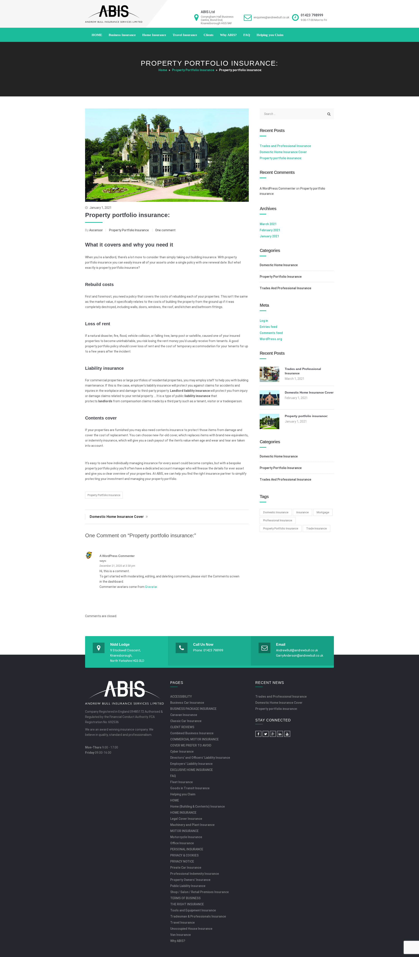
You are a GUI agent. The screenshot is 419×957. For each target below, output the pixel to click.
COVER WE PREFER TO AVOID (190, 745)
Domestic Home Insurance (279, 265)
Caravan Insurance (183, 715)
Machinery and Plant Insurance (192, 825)
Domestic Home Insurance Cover (117, 517)
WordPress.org (271, 339)
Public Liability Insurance (187, 886)
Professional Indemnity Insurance (194, 873)
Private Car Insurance (185, 867)
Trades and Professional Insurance (285, 146)
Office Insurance (182, 843)
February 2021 (270, 230)
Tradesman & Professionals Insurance (198, 916)
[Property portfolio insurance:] (269, 428)
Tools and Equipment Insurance (193, 910)
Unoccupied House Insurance (191, 928)
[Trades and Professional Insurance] (269, 381)
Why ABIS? (228, 35)
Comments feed (271, 333)
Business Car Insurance (187, 702)
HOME (97, 35)
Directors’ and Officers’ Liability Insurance (200, 757)
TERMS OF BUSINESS (185, 898)
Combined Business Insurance (191, 733)
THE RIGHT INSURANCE (187, 904)
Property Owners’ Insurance (190, 880)
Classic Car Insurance (185, 721)
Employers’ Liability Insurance (191, 763)
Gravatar (151, 587)
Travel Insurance (185, 35)
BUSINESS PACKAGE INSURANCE (193, 708)
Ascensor (96, 230)
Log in (264, 320)
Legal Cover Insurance (186, 818)
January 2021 (269, 236)
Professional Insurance (277, 520)
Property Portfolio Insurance (193, 70)
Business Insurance (122, 35)
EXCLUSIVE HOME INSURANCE (191, 770)
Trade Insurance (316, 528)
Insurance (302, 512)
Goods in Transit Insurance (190, 788)
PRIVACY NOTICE (182, 861)
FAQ (246, 35)
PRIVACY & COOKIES (184, 855)
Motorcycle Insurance (186, 837)
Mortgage (323, 512)
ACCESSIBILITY (181, 696)
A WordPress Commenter (117, 556)
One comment (165, 230)
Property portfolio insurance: (127, 215)
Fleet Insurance (181, 782)
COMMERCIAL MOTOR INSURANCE (194, 739)
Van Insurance (180, 934)
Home (162, 70)
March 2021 (268, 224)
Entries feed (268, 327)
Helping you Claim (270, 35)
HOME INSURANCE (183, 812)
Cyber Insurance (182, 751)
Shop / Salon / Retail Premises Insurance (199, 892)
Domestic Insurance (275, 512)
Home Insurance (154, 35)
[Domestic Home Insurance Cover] (269, 404)
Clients (208, 35)
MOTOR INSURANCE (184, 831)
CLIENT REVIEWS (182, 727)
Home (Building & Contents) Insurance (197, 806)
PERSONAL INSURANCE (186, 849)
